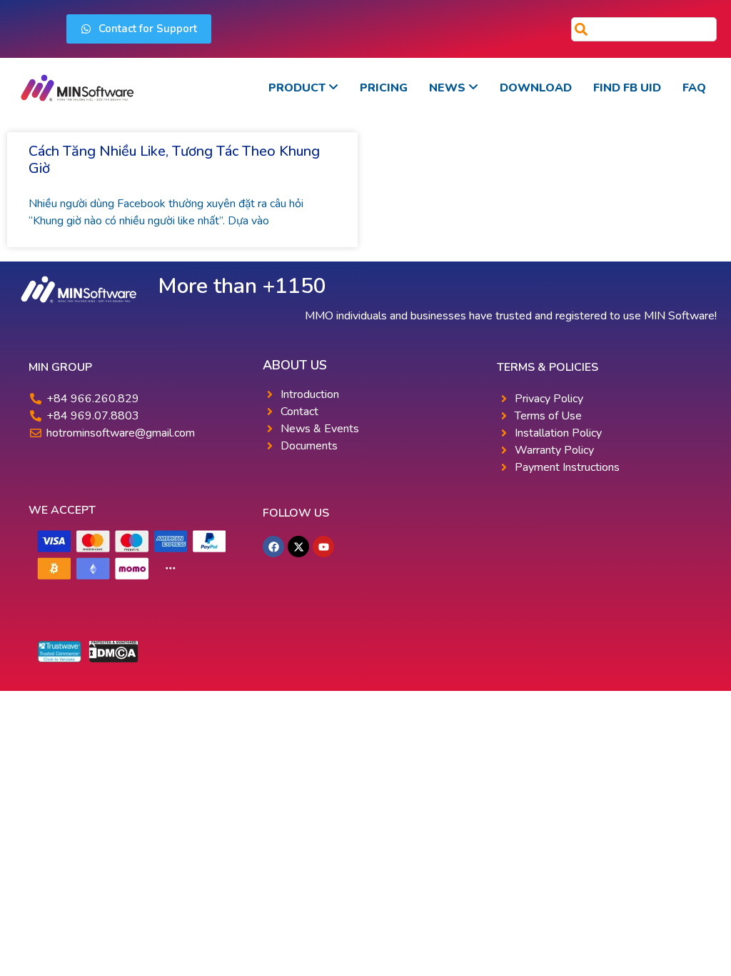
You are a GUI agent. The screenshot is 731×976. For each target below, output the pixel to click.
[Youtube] (323, 546)
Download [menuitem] (536, 88)
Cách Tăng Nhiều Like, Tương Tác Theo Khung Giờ (174, 159)
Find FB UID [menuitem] (627, 88)
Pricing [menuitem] (384, 88)
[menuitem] (303, 88)
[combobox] (644, 29)
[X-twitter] (298, 546)
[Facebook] (273, 546)
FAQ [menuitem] (694, 88)
